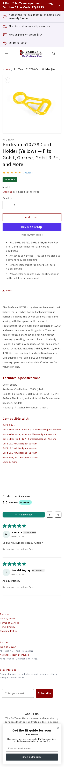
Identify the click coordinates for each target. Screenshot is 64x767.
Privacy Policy (8, 618)
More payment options (32, 234)
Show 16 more (10, 462)
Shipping (7, 192)
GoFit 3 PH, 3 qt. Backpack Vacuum (20, 457)
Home (6, 69)
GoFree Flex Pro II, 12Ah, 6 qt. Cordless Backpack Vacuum (32, 429)
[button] (7, 53)
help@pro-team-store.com (15, 655)
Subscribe (44, 693)
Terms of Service (9, 623)
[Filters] (49, 515)
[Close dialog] (58, 727)
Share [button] (9, 290)
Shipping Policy (8, 631)
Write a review (23, 514)
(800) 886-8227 (8, 647)
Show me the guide (32, 757)
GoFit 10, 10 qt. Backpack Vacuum (20, 443)
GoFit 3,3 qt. (9, 425)
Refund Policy (7, 627)
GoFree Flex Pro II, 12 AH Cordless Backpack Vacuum (29, 434)
